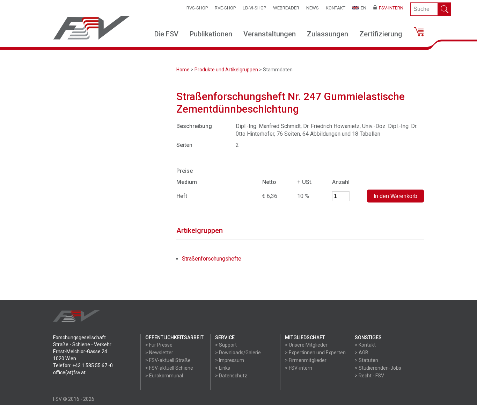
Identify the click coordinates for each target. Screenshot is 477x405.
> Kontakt (365, 345)
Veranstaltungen (269, 34)
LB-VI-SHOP (254, 7)
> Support (226, 345)
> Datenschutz (231, 375)
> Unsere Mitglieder (306, 345)
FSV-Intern (390, 7)
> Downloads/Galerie (238, 352)
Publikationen (211, 34)
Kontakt (335, 7)
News (312, 7)
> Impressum (229, 360)
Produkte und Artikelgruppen (226, 69)
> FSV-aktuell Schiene (169, 368)
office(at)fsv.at (69, 372)
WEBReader (286, 7)
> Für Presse (159, 345)
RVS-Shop (197, 7)
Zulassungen (327, 34)
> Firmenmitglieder (305, 360)
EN (362, 7)
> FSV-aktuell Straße (168, 360)
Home (183, 69)
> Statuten (366, 360)
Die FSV (166, 34)
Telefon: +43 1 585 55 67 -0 (83, 365)
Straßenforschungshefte (211, 258)
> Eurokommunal (164, 375)
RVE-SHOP (225, 7)
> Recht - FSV (369, 375)
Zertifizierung (380, 34)
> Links (222, 368)
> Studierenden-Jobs (378, 368)
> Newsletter (159, 352)
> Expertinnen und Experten (315, 352)
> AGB (361, 352)
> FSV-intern (298, 368)
